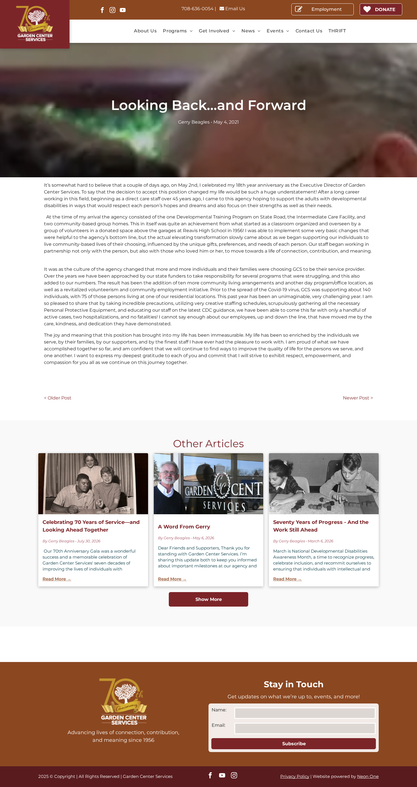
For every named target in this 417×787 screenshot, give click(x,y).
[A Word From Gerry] (209, 483)
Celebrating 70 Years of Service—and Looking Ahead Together (91, 526)
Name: (219, 710)
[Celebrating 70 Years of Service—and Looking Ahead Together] (93, 483)
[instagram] (112, 10)
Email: (218, 725)
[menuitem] (145, 31)
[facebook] (102, 10)
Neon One (368, 776)
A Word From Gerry (184, 527)
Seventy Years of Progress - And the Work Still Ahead (320, 526)
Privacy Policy (294, 776)
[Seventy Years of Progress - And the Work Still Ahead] (324, 483)
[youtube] (122, 10)
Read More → (57, 579)
